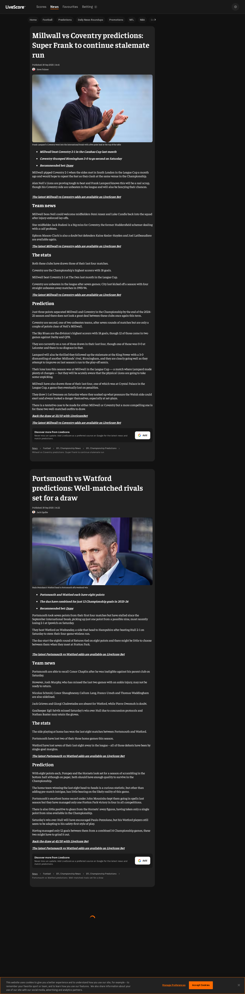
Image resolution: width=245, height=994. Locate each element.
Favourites (70, 7)
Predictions (65, 19)
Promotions (116, 19)
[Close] (239, 985)
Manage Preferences (173, 985)
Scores (41, 7)
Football (47, 19)
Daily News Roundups (90, 19)
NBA (142, 19)
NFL (131, 19)
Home (33, 19)
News (54, 7)
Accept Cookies (201, 985)
